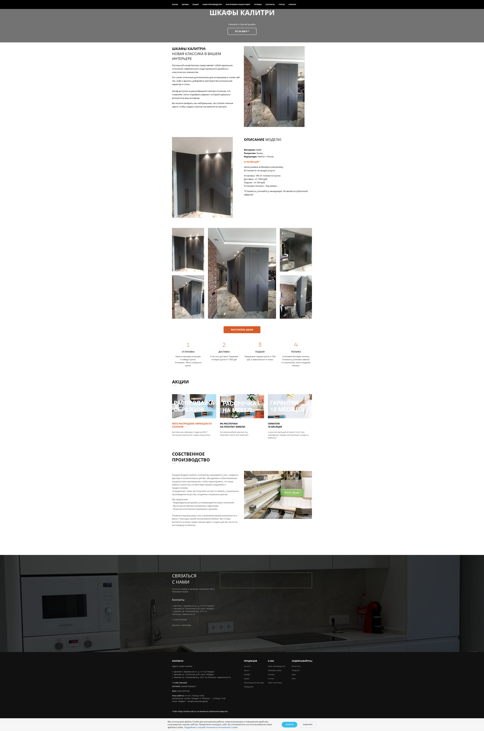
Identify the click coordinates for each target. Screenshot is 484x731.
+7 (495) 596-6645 (179, 619)
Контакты (270, 4)
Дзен (294, 674)
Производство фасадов (254, 682)
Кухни (175, 4)
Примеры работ (275, 670)
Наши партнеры (275, 682)
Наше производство (212, 4)
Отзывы (258, 4)
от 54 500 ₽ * (242, 31)
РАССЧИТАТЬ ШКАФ (242, 329)
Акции (195, 4)
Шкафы (185, 4)
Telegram (296, 670)
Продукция (248, 686)
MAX (294, 678)
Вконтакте (296, 666)
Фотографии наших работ (238, 4)
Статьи (282, 4)
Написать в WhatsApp (181, 625)
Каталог (292, 4)
